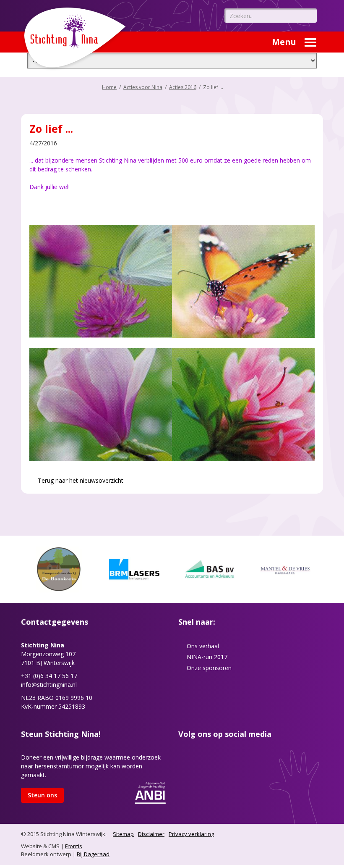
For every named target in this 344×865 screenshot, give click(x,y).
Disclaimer (151, 834)
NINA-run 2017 (207, 657)
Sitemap (123, 834)
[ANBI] (150, 792)
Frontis (73, 846)
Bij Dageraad (93, 854)
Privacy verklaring (191, 834)
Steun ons (42, 795)
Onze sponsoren (209, 668)
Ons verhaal (203, 646)
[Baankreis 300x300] (59, 569)
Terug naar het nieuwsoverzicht (79, 480)
